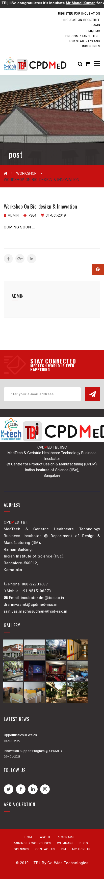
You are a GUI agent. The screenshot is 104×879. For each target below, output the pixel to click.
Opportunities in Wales (20, 735)
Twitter (8, 789)
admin (13, 215)
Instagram (45, 789)
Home (29, 837)
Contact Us (45, 849)
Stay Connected (53, 361)
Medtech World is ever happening (52, 367)
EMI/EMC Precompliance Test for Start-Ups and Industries (82, 38)
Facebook (20, 789)
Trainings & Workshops (31, 843)
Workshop (26, 173)
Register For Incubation (79, 13)
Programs (65, 837)
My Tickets (81, 849)
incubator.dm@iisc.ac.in (23, 13)
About (45, 837)
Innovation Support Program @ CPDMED (33, 751)
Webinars (65, 843)
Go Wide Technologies (67, 863)
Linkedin (33, 789)
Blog (84, 843)
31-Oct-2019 (55, 215)
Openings (21, 849)
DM (63, 849)
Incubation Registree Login (81, 22)
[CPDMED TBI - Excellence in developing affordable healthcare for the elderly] (35, 63)
